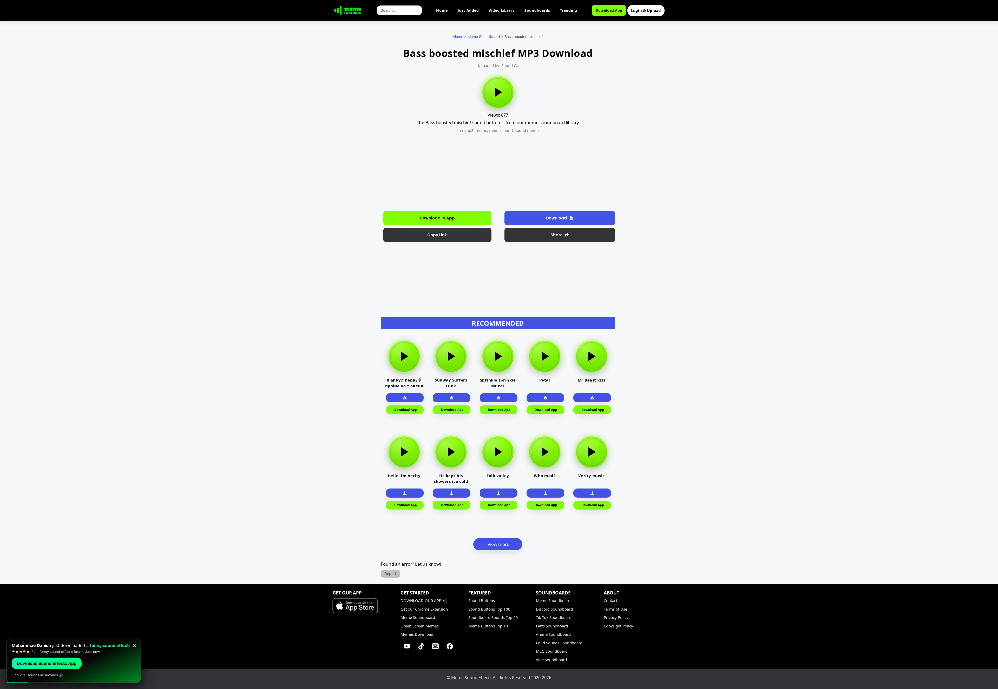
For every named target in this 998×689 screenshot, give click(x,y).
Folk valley (498, 475)
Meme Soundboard (484, 36)
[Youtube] (406, 646)
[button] (437, 235)
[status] (73, 660)
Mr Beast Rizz (592, 380)
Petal (544, 380)
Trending (568, 10)
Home (442, 10)
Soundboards (537, 10)
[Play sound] (498, 92)
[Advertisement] (353, 132)
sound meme (527, 130)
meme (481, 130)
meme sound (501, 130)
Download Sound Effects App (46, 663)
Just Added (468, 10)
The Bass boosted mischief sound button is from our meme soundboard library (498, 122)
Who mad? (544, 475)
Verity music (591, 475)
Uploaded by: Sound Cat (498, 65)
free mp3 (465, 130)
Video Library (502, 10)
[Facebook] (449, 646)
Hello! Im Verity (404, 475)
